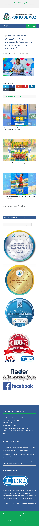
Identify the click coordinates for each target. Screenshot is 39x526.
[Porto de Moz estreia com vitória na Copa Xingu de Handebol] (19, 184)
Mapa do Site (8, 521)
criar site (15, 490)
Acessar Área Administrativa (23, 521)
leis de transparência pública (12, 498)
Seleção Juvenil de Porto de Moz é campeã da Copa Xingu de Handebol (19, 129)
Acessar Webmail (9, 523)
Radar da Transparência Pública (26, 503)
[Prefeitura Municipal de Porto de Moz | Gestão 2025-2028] (19, 16)
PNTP (11, 503)
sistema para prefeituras (28, 490)
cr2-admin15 (9, 53)
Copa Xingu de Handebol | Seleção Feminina (19, 5)
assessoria (16, 493)
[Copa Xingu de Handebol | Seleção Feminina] (19, 150)
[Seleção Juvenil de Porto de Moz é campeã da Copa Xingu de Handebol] (19, 115)
